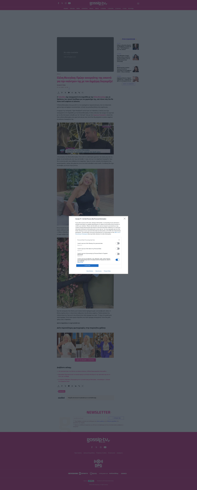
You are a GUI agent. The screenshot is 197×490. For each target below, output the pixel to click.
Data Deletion (89, 271)
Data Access (98, 271)
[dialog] (98, 245)
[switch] (118, 243)
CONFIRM (87, 265)
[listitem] (98, 240)
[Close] (125, 219)
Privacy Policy (107, 271)
